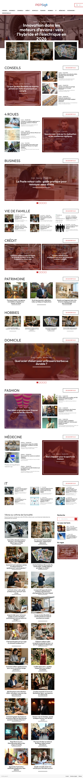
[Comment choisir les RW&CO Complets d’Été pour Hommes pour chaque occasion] (49, 423)
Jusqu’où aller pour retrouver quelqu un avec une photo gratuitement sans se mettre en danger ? (71, 490)
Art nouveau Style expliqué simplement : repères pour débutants (17, 50)
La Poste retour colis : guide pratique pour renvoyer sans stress (41, 183)
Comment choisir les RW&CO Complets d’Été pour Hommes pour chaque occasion (67, 422)
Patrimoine (15, 279)
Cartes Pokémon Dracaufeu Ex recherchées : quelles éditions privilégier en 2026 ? (65, 50)
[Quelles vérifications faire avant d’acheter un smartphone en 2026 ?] (61, 536)
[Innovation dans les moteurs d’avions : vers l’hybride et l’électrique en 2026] (9, 491)
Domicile (13, 340)
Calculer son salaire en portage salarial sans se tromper (66, 87)
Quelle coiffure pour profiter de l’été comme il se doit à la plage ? (68, 398)
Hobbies (12, 312)
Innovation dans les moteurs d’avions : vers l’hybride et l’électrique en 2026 (41, 31)
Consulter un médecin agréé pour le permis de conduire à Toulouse (30, 122)
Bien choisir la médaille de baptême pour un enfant (71, 217)
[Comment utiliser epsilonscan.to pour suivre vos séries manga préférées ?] (70, 321)
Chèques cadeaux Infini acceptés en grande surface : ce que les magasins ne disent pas (23, 257)
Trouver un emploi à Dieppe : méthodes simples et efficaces (72, 227)
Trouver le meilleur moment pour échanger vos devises (68, 552)
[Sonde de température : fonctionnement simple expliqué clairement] (49, 100)
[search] (77, 5)
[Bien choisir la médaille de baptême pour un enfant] (60, 218)
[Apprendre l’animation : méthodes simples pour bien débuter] (16, 756)
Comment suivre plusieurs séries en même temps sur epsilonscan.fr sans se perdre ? (41, 50)
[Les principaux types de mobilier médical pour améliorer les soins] (12, 445)
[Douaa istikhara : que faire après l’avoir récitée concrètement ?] (34, 228)
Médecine (13, 437)
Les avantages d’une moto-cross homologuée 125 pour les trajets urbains (29, 146)
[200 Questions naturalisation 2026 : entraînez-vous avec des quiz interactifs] (49, 76)
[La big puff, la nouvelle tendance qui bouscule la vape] (12, 469)
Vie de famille (17, 211)
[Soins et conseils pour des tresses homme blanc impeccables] (49, 411)
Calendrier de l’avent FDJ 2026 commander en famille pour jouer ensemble (21, 227)
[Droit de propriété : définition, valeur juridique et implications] (41, 290)
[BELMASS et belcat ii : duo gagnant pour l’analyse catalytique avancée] (60, 501)
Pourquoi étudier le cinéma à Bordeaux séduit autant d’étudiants (43, 743)
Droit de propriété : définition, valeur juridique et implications (41, 301)
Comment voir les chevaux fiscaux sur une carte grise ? (31, 133)
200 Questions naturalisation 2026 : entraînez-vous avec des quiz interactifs (67, 75)
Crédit (11, 240)
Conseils (13, 68)
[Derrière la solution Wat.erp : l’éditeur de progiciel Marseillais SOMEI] (34, 501)
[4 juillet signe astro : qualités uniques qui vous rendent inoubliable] (43, 656)
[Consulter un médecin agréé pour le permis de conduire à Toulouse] (12, 123)
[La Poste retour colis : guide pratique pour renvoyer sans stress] (16, 579)
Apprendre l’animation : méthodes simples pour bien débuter (16, 768)
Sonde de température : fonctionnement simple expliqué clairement (66, 99)
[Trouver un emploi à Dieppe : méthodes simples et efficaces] (60, 228)
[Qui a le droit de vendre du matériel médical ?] (12, 457)
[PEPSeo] (41, 5)
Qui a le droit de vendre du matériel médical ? (30, 456)
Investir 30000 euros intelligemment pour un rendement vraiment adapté (60, 257)
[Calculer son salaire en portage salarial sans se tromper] (49, 88)
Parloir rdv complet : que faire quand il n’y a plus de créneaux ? (46, 217)
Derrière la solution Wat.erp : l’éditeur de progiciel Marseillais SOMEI (46, 500)
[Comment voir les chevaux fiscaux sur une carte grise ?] (12, 134)
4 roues (12, 114)
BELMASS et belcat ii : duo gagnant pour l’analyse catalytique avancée (71, 500)
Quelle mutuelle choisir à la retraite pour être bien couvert (43, 767)
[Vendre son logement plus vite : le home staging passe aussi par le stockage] (67, 290)
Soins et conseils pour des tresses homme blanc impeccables (67, 410)
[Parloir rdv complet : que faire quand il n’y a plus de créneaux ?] (34, 218)
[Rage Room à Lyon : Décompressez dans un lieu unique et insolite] (16, 731)
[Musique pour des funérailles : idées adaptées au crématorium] (9, 218)
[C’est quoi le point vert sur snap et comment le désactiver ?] (9, 501)
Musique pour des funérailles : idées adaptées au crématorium (21, 217)
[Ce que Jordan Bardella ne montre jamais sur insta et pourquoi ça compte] (43, 604)
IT (39, 21)
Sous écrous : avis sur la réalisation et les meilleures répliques (60, 135)
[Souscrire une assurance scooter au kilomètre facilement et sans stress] (61, 528)
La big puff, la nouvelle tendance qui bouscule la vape (30, 468)
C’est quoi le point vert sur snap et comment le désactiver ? (20, 500)
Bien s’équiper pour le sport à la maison (60, 457)
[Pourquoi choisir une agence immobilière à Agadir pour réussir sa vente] (16, 290)
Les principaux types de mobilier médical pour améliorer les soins (29, 444)
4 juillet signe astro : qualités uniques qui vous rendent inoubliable (43, 668)
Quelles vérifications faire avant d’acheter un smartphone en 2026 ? (71, 536)
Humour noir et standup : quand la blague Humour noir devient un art (43, 718)
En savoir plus (71, 68)
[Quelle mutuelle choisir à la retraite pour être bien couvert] (43, 756)
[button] (37, 203)
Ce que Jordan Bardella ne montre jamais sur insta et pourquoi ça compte (23, 88)
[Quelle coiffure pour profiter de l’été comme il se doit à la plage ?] (49, 399)
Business (12, 161)
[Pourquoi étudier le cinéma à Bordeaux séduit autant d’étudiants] (43, 731)
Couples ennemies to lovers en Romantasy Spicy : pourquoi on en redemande (43, 693)
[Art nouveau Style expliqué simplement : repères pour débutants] (13, 321)
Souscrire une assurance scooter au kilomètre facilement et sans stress (71, 528)
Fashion (12, 390)
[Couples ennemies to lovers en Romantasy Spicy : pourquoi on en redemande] (43, 681)
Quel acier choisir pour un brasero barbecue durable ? (41, 362)
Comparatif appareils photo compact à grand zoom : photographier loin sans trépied (46, 490)
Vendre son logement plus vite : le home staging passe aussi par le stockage (67, 301)
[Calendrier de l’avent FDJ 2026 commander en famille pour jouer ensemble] (9, 228)
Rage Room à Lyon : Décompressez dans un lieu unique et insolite (16, 743)
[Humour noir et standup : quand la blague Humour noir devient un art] (43, 706)
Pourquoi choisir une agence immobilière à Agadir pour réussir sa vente (16, 301)
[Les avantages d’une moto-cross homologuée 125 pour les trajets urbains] (12, 146)
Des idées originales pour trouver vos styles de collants (22, 411)
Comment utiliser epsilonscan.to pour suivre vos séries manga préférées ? (70, 328)
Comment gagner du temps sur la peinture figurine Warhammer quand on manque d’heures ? (16, 718)
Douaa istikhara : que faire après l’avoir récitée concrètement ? (46, 227)
